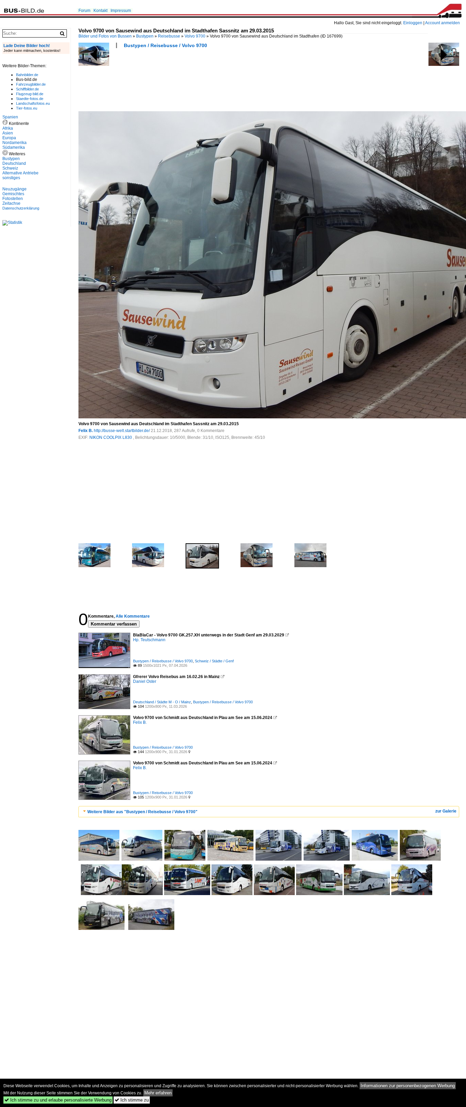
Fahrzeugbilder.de (31, 84)
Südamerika (13, 147)
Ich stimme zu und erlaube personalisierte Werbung (58, 1100)
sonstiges (11, 177)
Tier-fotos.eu (26, 108)
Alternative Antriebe (20, 173)
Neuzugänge (14, 189)
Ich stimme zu (132, 1100)
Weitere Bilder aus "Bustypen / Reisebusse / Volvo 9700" (142, 811)
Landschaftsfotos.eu (33, 103)
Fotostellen (12, 198)
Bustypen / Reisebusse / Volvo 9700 (165, 45)
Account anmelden (442, 22)
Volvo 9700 (195, 36)
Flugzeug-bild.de (29, 94)
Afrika (7, 128)
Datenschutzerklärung (20, 208)
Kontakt (100, 10)
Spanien (10, 117)
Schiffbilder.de (27, 89)
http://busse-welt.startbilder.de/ (122, 430)
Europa (9, 137)
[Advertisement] (202, 82)
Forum (84, 10)
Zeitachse (11, 203)
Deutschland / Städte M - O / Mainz (162, 702)
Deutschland (14, 163)
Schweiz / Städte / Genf (214, 661)
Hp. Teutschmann (149, 639)
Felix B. (85, 430)
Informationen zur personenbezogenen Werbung (408, 1085)
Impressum (121, 10)
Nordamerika (14, 142)
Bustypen (145, 36)
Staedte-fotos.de (29, 99)
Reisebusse (169, 36)
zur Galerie (445, 811)
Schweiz (10, 168)
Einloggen (412, 22)
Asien (7, 133)
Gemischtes (13, 193)
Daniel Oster (144, 681)
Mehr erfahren (158, 1092)
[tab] (268, 811)
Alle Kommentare (133, 616)
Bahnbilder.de (27, 75)
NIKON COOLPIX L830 (111, 437)
